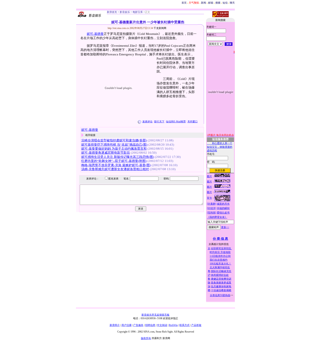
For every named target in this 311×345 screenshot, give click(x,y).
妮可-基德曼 (95, 34)
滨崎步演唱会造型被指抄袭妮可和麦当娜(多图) (114, 140)
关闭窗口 (192, 121)
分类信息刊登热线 (220, 295)
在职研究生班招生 (221, 248)
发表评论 (147, 121)
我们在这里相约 (218, 259)
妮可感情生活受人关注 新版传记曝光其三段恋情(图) (117, 157)
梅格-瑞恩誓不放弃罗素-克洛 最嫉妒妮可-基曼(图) (116, 165)
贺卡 (209, 197)
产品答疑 (196, 325)
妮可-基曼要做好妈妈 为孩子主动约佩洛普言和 (114, 148)
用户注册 (126, 325)
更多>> (225, 227)
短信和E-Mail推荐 (176, 121)
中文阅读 (162, 325)
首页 (184, 2)
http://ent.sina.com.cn (118, 28)
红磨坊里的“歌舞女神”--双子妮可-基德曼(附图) (114, 161)
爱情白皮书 (223, 212)
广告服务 (138, 325)
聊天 (232, 2)
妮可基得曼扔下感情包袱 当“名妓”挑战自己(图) (114, 144)
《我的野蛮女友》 (217, 217)
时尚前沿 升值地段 (220, 252)
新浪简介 (115, 325)
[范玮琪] (211, 212)
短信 (225, 2)
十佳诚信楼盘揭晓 (221, 290)
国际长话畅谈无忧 (221, 271)
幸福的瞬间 (223, 208)
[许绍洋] (211, 208)
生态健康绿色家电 (221, 286)
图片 (209, 176)
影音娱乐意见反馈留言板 (155, 314)
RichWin (173, 325)
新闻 (203, 2)
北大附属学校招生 (220, 267)
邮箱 (210, 2)
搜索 (217, 2)
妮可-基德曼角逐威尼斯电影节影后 (105, 152)
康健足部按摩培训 (221, 278)
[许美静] (211, 203)
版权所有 (146, 338)
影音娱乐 (125, 12)
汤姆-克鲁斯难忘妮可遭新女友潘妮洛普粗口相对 (115, 169)
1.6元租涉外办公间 (220, 256)
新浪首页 (112, 12)
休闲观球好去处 (220, 275)
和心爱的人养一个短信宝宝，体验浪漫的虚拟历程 (219, 147)
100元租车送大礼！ (220, 263)
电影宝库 (137, 12)
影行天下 (159, 121)
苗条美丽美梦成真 (221, 282)
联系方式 (184, 325)
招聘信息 (150, 325)
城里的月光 (223, 203)
